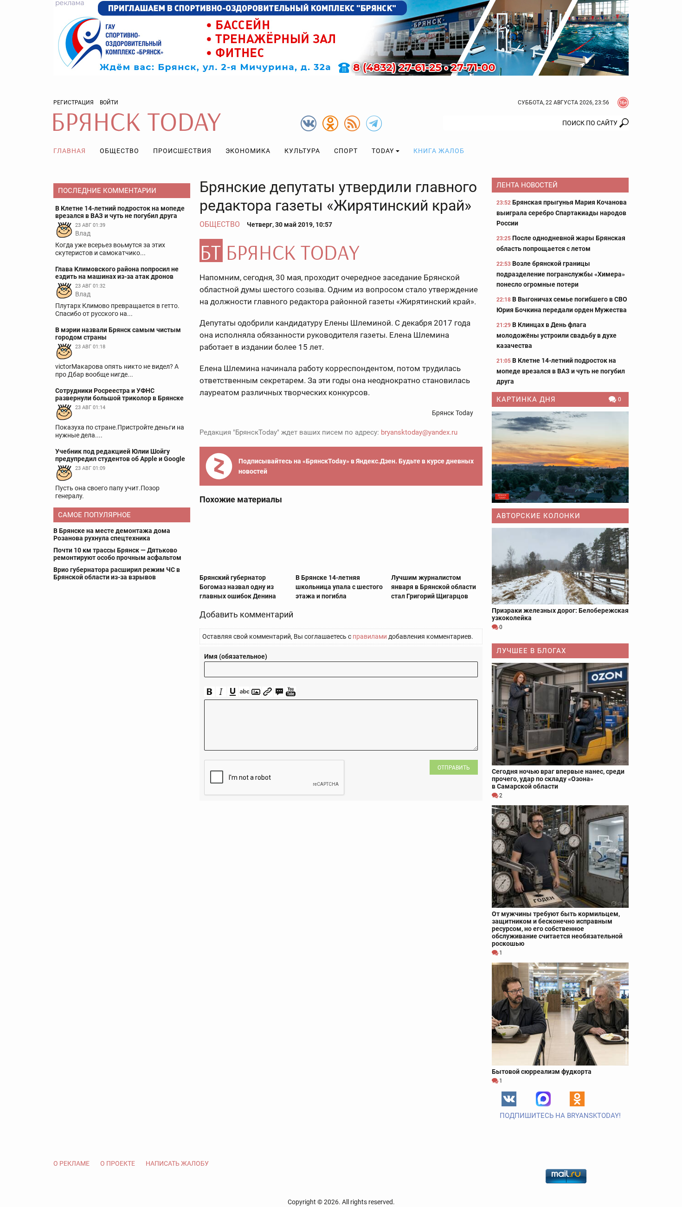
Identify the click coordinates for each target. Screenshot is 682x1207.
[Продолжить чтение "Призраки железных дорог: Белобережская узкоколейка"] (560, 566)
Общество (119, 150)
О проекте (117, 1163)
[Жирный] (209, 692)
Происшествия (182, 150)
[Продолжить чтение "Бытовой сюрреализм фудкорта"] (560, 1014)
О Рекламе (71, 1163)
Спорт (346, 150)
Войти (109, 102)
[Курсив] (221, 692)
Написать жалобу (177, 1163)
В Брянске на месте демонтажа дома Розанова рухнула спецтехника (111, 534)
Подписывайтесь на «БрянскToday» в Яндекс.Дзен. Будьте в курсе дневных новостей (356, 466)
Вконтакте (509, 1098)
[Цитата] (279, 692)
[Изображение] (256, 692)
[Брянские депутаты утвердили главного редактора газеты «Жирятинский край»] (341, 250)
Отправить (454, 767)
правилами (370, 636)
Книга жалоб (438, 150)
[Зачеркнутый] (244, 692)
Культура (302, 150)
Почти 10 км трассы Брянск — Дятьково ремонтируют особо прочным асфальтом (117, 553)
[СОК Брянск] (341, 37)
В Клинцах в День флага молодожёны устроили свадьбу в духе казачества (556, 335)
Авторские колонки (538, 516)
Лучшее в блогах (531, 651)
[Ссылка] (267, 692)
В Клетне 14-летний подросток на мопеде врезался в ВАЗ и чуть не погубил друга (560, 371)
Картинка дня (526, 399)
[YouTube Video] (290, 692)
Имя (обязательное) (235, 656)
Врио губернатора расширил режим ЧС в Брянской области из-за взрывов (116, 573)
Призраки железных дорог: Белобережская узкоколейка (560, 614)
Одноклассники (577, 1098)
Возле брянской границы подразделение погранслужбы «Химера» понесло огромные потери (560, 274)
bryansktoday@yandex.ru (419, 432)
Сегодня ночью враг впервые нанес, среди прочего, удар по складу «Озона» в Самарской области (558, 779)
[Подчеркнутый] (232, 692)
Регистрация (73, 102)
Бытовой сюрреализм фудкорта (542, 1071)
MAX (543, 1098)
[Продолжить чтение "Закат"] (560, 457)
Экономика (247, 150)
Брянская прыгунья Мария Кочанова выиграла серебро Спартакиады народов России (561, 213)
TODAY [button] (383, 150)
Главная (69, 150)
